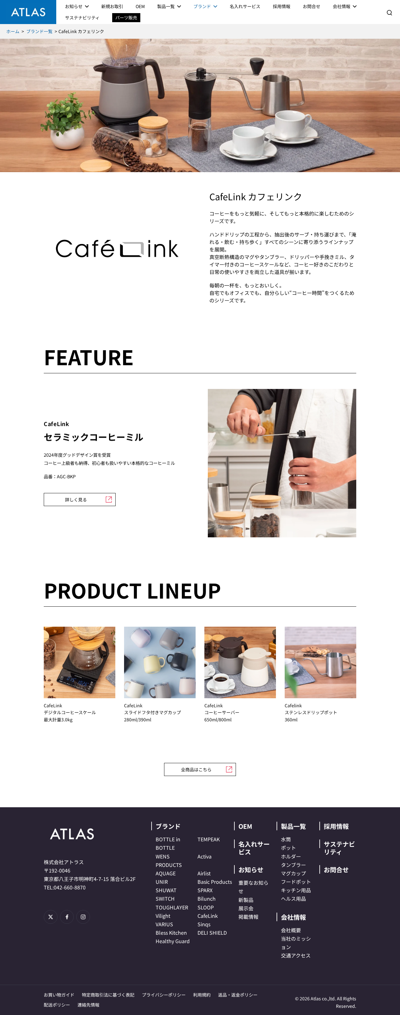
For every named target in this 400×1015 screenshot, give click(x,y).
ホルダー (291, 856)
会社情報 (293, 917)
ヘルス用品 (293, 898)
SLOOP (206, 907)
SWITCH (165, 898)
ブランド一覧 (39, 31)
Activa (205, 856)
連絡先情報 (88, 1005)
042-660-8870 (70, 887)
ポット (288, 847)
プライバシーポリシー (164, 995)
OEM (245, 826)
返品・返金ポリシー (238, 995)
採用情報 (336, 826)
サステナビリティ (339, 847)
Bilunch (207, 898)
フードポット (296, 881)
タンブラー (293, 864)
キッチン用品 (296, 890)
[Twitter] (51, 917)
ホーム (12, 31)
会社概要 (291, 930)
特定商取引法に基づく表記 (108, 995)
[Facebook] (67, 917)
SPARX (205, 890)
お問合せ (336, 869)
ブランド (168, 826)
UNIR (162, 881)
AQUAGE (166, 873)
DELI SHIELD (212, 932)
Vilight (163, 915)
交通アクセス (296, 955)
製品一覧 (293, 826)
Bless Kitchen (171, 932)
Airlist (204, 873)
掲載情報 (248, 916)
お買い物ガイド (59, 995)
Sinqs (204, 924)
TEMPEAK (209, 839)
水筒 (286, 839)
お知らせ (250, 869)
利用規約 (202, 995)
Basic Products (215, 881)
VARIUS (164, 924)
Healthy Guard (173, 941)
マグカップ (293, 873)
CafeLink (208, 915)
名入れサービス (254, 847)
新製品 (245, 899)
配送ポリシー (57, 1005)
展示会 (245, 908)
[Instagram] (83, 917)
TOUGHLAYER (172, 907)
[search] (389, 12)
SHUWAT (166, 890)
